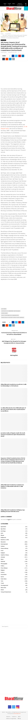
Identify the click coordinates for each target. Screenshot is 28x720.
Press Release (4, 568)
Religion (3, 570)
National (3, 561)
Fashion (3, 546)
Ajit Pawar (3, 308)
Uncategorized (4, 585)
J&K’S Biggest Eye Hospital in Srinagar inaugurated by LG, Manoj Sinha (14, 342)
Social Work (3, 40)
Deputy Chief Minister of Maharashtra (10, 315)
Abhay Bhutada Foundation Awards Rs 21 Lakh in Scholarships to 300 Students (13, 385)
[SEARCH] (25, 626)
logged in (9, 519)
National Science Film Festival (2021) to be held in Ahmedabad (14, 333)
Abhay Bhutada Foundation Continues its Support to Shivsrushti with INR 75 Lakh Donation (12, 486)
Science (2, 572)
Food (2, 550)
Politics (2, 566)
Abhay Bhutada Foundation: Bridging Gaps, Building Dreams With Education (13, 510)
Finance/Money (4, 548)
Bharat (2, 535)
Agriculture (3, 526)
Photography (4, 563)
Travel (2, 583)
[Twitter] (13, 707)
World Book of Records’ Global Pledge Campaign (12, 317)
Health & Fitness (5, 555)
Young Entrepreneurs (6, 592)
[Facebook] (9, 707)
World (2, 589)
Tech (2, 581)
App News (3, 529)
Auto (2, 533)
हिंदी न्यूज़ (26, 4)
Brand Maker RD (17, 713)
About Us (5, 4)
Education (3, 542)
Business (3, 539)
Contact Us (9, 4)
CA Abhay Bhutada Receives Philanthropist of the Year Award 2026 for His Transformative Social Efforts (13, 409)
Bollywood (3, 537)
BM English (4, 52)
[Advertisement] (14, 75)
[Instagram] (17, 707)
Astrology (3, 531)
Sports (2, 576)
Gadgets (3, 552)
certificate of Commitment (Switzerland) (10, 311)
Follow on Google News (20, 4)
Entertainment (4, 544)
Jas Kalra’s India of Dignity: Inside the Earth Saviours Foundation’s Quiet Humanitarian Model (13, 434)
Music (2, 559)
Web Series (3, 587)
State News (3, 579)
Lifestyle (3, 557)
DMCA (13, 3)
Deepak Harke (4, 313)
